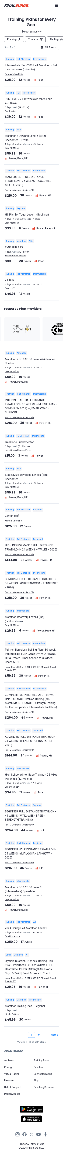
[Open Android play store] (31, 1110)
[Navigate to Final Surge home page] (16, 5)
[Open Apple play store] (31, 1118)
